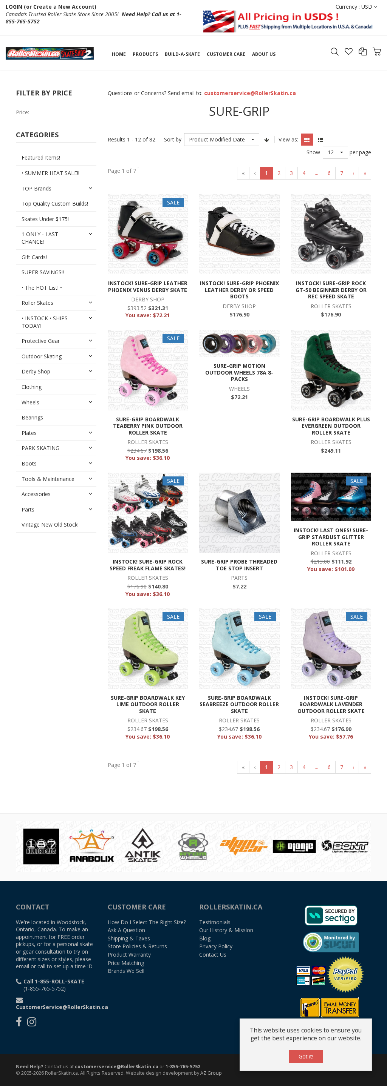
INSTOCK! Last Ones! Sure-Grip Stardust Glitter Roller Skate (331, 537)
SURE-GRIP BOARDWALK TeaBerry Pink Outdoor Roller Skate (148, 426)
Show (313, 152)
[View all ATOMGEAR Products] (149, 845)
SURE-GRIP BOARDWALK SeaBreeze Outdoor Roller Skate (239, 704)
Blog (205, 938)
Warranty (129, 954)
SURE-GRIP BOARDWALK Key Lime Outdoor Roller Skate (148, 704)
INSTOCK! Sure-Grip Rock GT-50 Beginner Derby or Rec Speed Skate (331, 290)
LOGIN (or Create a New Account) (51, 6)
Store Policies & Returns (137, 946)
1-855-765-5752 (183, 1066)
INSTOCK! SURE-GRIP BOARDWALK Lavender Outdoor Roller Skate (331, 704)
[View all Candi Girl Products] (301, 845)
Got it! (306, 1056)
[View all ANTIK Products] (48, 845)
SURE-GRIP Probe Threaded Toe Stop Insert (239, 565)
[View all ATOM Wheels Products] (98, 845)
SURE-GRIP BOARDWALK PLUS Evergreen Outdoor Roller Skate (331, 426)
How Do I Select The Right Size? (147, 922)
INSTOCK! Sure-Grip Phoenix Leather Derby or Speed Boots (239, 290)
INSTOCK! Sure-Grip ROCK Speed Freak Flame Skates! (148, 565)
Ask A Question (126, 930)
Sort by (172, 139)
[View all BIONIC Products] (200, 845)
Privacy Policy (215, 946)
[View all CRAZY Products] (352, 845)
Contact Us (212, 954)
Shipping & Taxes (129, 938)
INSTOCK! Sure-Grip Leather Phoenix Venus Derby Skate (147, 286)
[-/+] (267, 140)
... (316, 173)
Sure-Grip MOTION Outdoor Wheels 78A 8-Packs (239, 372)
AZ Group (211, 1073)
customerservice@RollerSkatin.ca (116, 1066)
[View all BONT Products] (250, 845)
